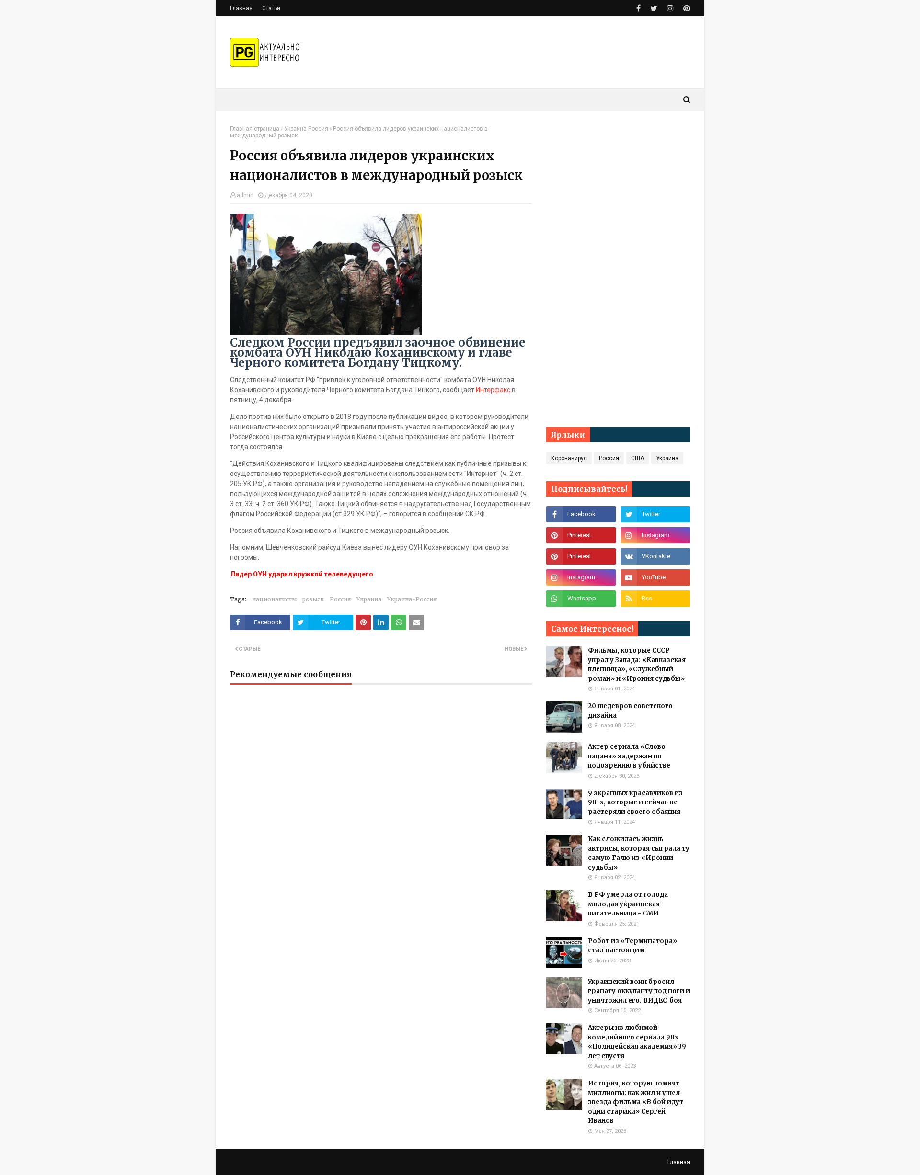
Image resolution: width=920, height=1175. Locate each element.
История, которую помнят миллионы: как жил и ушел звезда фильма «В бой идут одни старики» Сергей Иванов (635, 1102)
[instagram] (670, 8)
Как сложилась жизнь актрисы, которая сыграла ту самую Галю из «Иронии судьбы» (639, 853)
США (637, 458)
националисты (274, 599)
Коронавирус (569, 458)
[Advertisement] (618, 269)
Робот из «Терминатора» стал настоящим (632, 946)
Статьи (271, 8)
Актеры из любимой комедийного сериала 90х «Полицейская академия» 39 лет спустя (637, 1042)
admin (245, 195)
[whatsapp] (581, 598)
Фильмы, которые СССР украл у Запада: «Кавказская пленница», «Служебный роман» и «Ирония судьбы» (637, 664)
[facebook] (638, 8)
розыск (313, 599)
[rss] (655, 598)
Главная (241, 8)
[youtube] (655, 577)
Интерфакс (493, 390)
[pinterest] (685, 8)
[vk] (655, 556)
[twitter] (654, 8)
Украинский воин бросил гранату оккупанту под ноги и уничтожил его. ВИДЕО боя (639, 991)
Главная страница (254, 128)
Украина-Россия (306, 128)
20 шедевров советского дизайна (630, 711)
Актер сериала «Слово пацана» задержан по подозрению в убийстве (629, 756)
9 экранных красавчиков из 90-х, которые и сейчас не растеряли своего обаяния (635, 802)
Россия (340, 599)
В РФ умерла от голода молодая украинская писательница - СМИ (628, 904)
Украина (368, 599)
